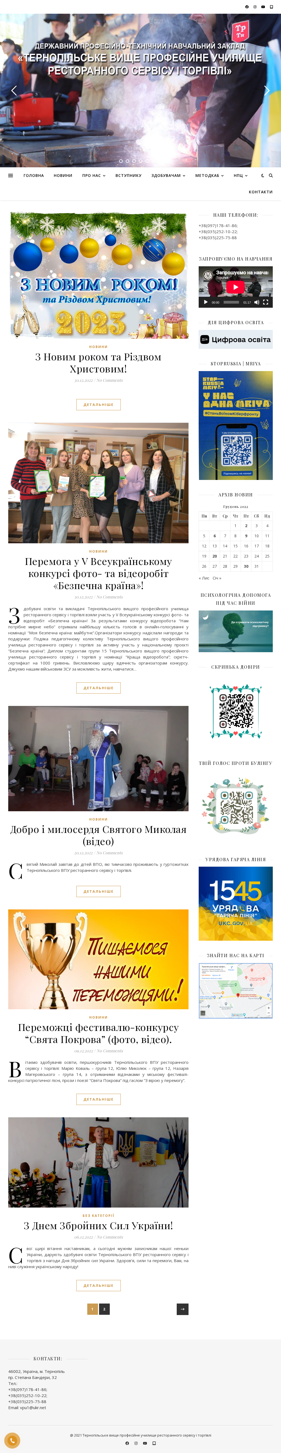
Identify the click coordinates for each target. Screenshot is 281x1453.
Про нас (91, 175)
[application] (236, 287)
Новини (63, 175)
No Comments (109, 380)
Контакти (261, 191)
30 (246, 566)
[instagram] (255, 6)
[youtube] (263, 6)
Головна (34, 175)
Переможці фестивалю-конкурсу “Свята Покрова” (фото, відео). (98, 1032)
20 (214, 556)
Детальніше (98, 404)
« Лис (204, 578)
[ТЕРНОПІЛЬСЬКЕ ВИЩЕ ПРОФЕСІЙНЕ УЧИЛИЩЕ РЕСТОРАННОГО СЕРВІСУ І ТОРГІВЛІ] (140, 60)
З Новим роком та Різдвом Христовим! (98, 362)
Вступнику (129, 175)
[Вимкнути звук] (257, 302)
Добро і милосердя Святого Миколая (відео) (98, 834)
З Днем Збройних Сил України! (98, 1225)
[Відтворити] (206, 302)
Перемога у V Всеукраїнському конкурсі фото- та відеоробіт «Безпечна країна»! (98, 573)
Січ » (217, 578)
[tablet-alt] (271, 6)
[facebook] (247, 6)
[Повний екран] (265, 302)
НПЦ (238, 175)
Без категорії (98, 1215)
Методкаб (207, 175)
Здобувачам (166, 175)
